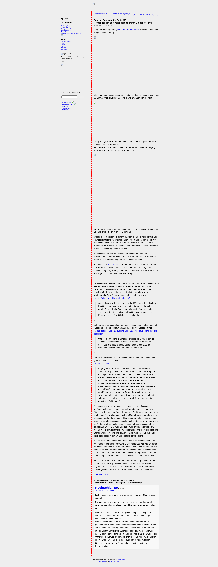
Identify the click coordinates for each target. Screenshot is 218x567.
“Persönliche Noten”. (103, 364)
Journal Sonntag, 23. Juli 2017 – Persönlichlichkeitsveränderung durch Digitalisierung (123, 21)
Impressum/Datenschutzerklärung (71, 33)
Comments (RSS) (114, 561)
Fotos (63, 46)
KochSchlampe (106, 487)
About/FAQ (64, 32)
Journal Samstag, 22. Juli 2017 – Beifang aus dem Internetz (113, 13)
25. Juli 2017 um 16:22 (104, 491)
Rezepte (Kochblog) (67, 29)
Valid (66, 108)
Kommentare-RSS (67, 104)
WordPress (65, 109)
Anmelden (65, 106)
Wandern (64, 49)
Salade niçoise (114, 265)
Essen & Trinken (66, 41)
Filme (62, 43)
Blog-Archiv (64, 27)
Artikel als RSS (66, 102)
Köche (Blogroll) (66, 30)
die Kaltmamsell (101, 474)
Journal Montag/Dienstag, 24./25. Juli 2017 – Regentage (141, 15)
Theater (63, 47)
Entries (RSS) (102, 561)
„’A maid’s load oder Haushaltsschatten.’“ (112, 298)
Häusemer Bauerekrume (128, 30)
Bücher (63, 44)
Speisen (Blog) (65, 26)
